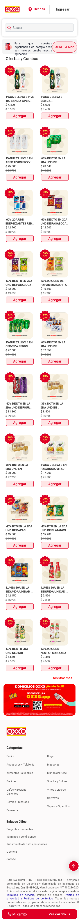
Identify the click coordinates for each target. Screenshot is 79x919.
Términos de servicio (20, 895)
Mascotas (53, 764)
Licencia (12, 851)
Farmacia (12, 810)
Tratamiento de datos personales (27, 844)
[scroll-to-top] (73, 866)
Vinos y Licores (56, 789)
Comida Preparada (18, 802)
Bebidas (11, 781)
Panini (10, 756)
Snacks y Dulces (57, 781)
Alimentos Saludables (20, 773)
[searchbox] (39, 28)
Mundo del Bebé (57, 773)
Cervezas (53, 798)
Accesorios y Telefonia (20, 764)
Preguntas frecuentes (20, 829)
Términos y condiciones (21, 836)
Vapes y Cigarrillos (58, 806)
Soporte (11, 859)
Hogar (50, 756)
